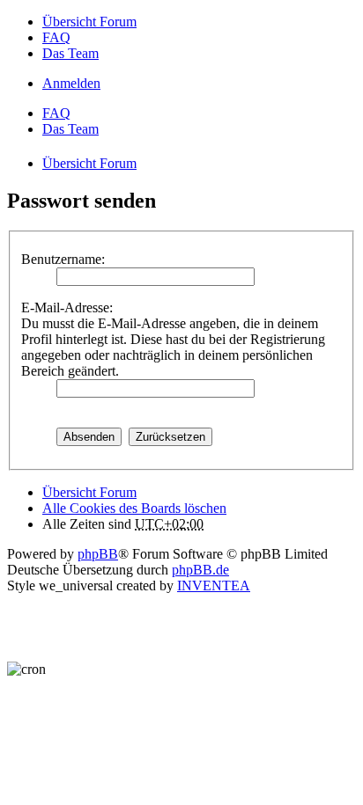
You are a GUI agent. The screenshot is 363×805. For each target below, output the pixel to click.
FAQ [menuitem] (56, 37)
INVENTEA (213, 585)
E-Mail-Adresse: (67, 307)
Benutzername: (63, 259)
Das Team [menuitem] (70, 53)
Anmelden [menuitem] (71, 83)
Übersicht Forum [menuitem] (89, 21)
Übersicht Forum (89, 492)
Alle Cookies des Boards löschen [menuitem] (134, 508)
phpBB (98, 553)
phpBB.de (200, 569)
